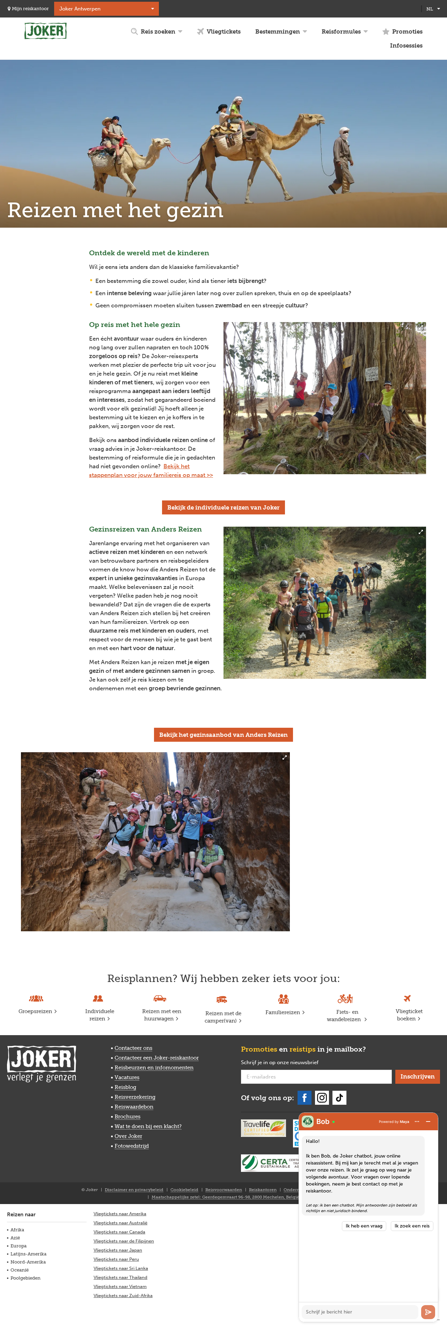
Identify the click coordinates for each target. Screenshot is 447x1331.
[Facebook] (305, 1098)
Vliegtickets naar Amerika (120, 1213)
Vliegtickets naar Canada (119, 1231)
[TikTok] (339, 1098)
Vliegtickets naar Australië (120, 1222)
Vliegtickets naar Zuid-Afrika (123, 1295)
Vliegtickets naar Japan (118, 1250)
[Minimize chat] (428, 1121)
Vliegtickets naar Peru (116, 1259)
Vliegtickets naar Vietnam (120, 1286)
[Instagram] (322, 1098)
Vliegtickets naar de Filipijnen (124, 1241)
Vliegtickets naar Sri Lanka (121, 1268)
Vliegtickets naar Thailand (120, 1277)
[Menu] (417, 1121)
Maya (404, 1121)
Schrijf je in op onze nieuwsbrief (291, 1063)
